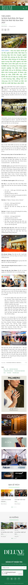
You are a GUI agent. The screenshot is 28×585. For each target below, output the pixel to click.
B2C (7, 369)
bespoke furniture (14, 369)
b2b (4, 369)
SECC (5, 372)
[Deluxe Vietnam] (7, 8)
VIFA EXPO (5, 50)
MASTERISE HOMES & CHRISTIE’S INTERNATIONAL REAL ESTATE (14, 362)
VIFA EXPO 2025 (16, 372)
